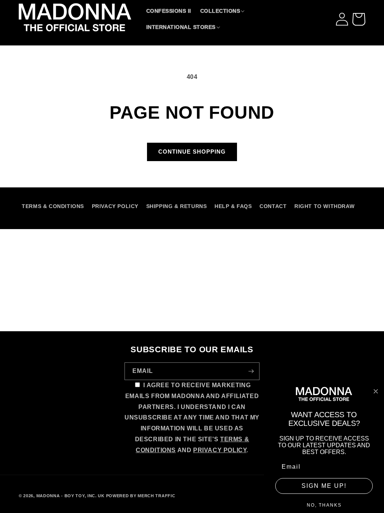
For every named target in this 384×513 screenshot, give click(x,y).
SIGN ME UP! (324, 486)
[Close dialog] (375, 391)
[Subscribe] (251, 371)
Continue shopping (192, 151)
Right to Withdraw (324, 206)
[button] (223, 11)
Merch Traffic (156, 495)
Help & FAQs (233, 206)
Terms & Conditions (53, 206)
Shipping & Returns (176, 206)
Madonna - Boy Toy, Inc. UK (70, 495)
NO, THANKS (324, 505)
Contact (273, 206)
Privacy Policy (115, 206)
